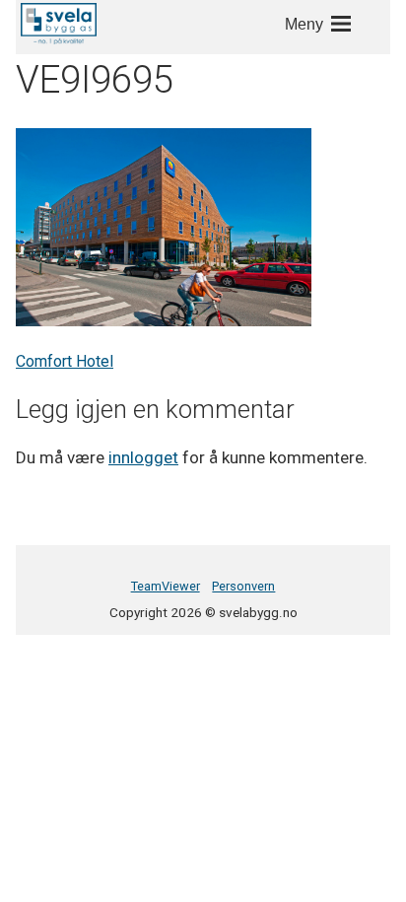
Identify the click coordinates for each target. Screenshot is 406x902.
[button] (59, 23)
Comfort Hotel (64, 361)
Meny (304, 24)
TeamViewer (165, 586)
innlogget (143, 457)
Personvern (243, 586)
